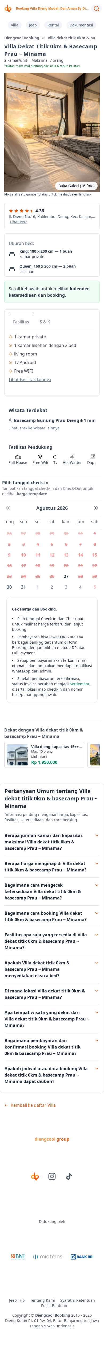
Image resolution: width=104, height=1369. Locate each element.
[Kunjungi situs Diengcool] (34, 1176)
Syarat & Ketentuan (77, 1300)
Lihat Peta (18, 221)
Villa (14, 25)
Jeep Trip (17, 1300)
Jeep (33, 25)
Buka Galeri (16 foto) (76, 185)
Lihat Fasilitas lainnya (30, 379)
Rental (53, 25)
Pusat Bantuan (54, 1305)
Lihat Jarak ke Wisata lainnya (34, 428)
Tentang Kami (42, 1300)
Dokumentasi (81, 25)
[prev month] (8, 508)
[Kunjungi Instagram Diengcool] (52, 1176)
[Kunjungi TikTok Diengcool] (69, 1176)
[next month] (96, 508)
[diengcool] (8, 8)
